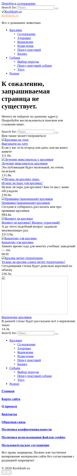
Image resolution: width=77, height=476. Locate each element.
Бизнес (22, 54)
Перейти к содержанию (19, 3)
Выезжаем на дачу (15, 144)
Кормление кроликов (17, 317)
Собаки (14, 58)
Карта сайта (11, 399)
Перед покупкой (29, 50)
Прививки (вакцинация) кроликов (26, 203)
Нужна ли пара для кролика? (22, 183)
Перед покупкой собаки (34, 65)
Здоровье (24, 38)
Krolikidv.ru (10, 15)
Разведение (25, 46)
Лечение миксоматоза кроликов (25, 163)
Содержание (26, 34)
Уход (20, 69)
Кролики (15, 30)
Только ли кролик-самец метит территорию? (33, 262)
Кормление (25, 42)
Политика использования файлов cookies (34, 437)
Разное (14, 73)
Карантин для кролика (18, 242)
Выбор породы (28, 61)
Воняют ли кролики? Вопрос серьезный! (31, 222)
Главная (8, 391)
